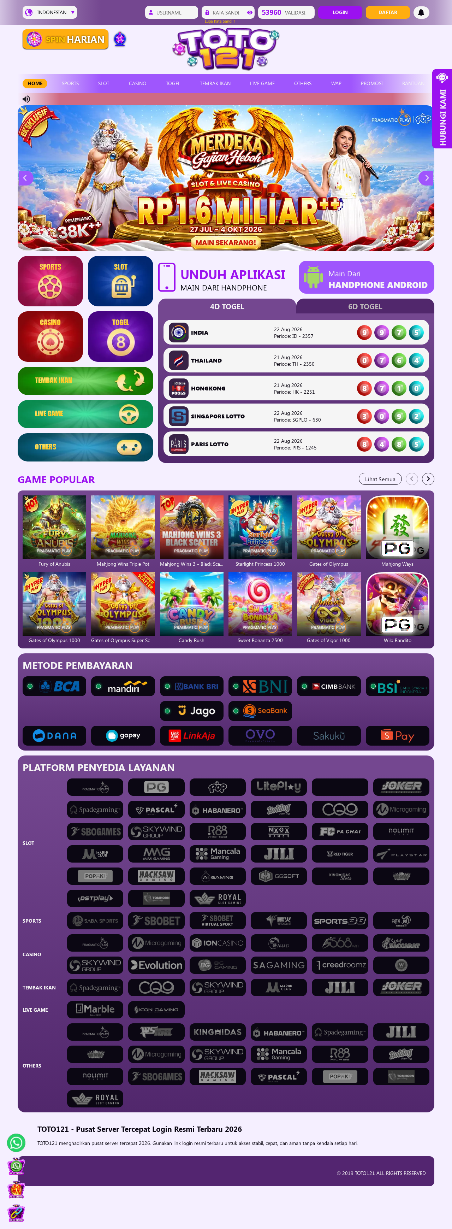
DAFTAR (388, 12)
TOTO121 (48, 1143)
